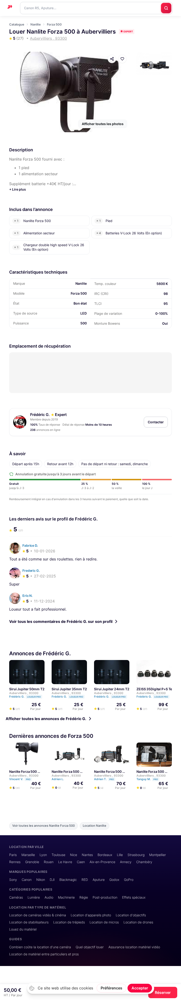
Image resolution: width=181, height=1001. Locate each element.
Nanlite (35, 24)
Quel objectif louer (90, 947)
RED (85, 880)
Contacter (156, 422)
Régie (83, 897)
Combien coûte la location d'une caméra (40, 947)
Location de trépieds (69, 922)
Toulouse (58, 855)
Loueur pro (34, 696)
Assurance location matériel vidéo (134, 947)
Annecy (126, 862)
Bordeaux (105, 855)
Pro (28, 779)
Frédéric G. (40, 414)
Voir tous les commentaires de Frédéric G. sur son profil (60, 621)
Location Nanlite (94, 825)
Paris (13, 855)
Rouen (48, 862)
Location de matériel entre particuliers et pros (44, 954)
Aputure (99, 880)
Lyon (43, 855)
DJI (52, 880)
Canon (27, 880)
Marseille (28, 855)
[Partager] (112, 59)
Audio (49, 897)
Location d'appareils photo (91, 915)
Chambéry (144, 862)
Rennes (15, 862)
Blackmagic (68, 880)
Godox (114, 880)
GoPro (128, 880)
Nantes (87, 855)
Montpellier (157, 855)
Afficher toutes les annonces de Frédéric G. (46, 718)
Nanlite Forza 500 (23, 771)
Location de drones (138, 922)
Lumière (34, 897)
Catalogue (16, 24)
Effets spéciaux (133, 897)
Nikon (40, 880)
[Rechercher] (166, 8)
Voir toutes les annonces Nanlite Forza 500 (43, 825)
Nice (73, 855)
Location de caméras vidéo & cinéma (37, 915)
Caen (81, 862)
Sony (13, 880)
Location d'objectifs (131, 915)
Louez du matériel (23, 929)
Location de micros (104, 922)
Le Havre (65, 862)
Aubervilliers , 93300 (23, 693)
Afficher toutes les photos (102, 124)
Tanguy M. (147, 779)
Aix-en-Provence (102, 862)
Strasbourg (136, 855)
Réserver (163, 992)
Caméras (16, 897)
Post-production (105, 897)
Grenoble (32, 862)
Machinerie (66, 897)
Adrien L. (58, 779)
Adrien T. (104, 779)
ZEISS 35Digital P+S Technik (158, 689)
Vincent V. (19, 779)
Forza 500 (54, 24)
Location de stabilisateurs (29, 922)
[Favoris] (122, 59)
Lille (120, 855)
